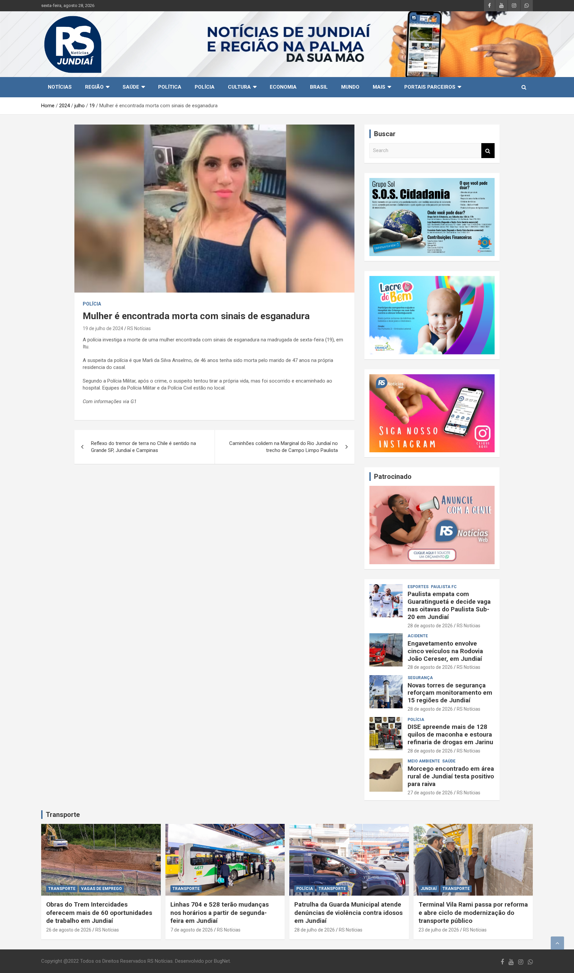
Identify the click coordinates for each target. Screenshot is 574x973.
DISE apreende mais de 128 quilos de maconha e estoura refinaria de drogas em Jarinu (450, 734)
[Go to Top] (557, 943)
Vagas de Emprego (101, 888)
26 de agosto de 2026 (68, 929)
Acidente (418, 636)
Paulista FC (444, 586)
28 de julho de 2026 (314, 929)
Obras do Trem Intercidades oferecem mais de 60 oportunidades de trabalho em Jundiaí (99, 913)
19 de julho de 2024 (103, 328)
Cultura (239, 87)
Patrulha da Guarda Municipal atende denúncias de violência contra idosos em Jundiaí (348, 913)
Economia (283, 87)
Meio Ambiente (424, 761)
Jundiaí (429, 888)
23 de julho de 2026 (439, 929)
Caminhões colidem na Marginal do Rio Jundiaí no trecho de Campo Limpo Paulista (283, 446)
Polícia (205, 87)
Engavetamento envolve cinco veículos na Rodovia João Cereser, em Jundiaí (445, 651)
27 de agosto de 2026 (430, 792)
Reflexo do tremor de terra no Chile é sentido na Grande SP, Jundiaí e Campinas (143, 446)
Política (169, 87)
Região (94, 87)
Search (488, 150)
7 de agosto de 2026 (191, 929)
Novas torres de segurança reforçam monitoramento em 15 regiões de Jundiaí (450, 692)
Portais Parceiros (429, 87)
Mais (379, 87)
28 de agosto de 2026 (430, 625)
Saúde (131, 87)
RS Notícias (139, 328)
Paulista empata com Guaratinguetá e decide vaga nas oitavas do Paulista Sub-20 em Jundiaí (449, 605)
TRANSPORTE (61, 888)
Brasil (319, 87)
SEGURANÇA (420, 677)
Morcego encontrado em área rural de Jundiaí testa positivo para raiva (451, 776)
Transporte (63, 815)
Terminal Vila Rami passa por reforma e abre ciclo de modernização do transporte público (473, 913)
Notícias (60, 87)
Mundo (350, 87)
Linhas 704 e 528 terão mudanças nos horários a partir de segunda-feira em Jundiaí (219, 913)
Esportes (418, 586)
